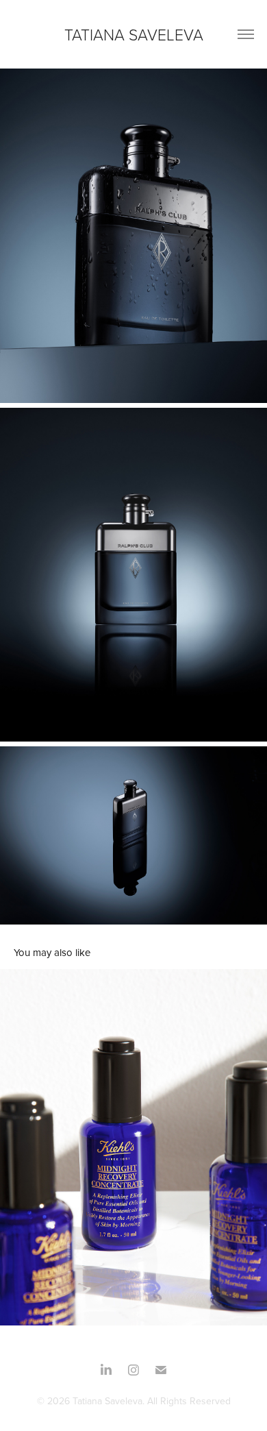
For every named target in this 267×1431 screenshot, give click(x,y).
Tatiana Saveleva (133, 34)
